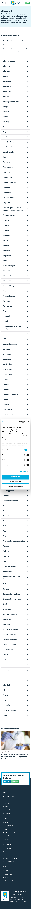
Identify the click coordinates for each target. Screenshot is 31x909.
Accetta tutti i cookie (15, 476)
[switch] (26, 455)
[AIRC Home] (15, 3)
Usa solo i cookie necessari (15, 486)
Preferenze (22, 471)
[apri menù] (2, 3)
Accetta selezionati (15, 481)
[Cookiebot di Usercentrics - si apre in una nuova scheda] (18, 422)
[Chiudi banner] (28, 421)
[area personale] (6, 3)
